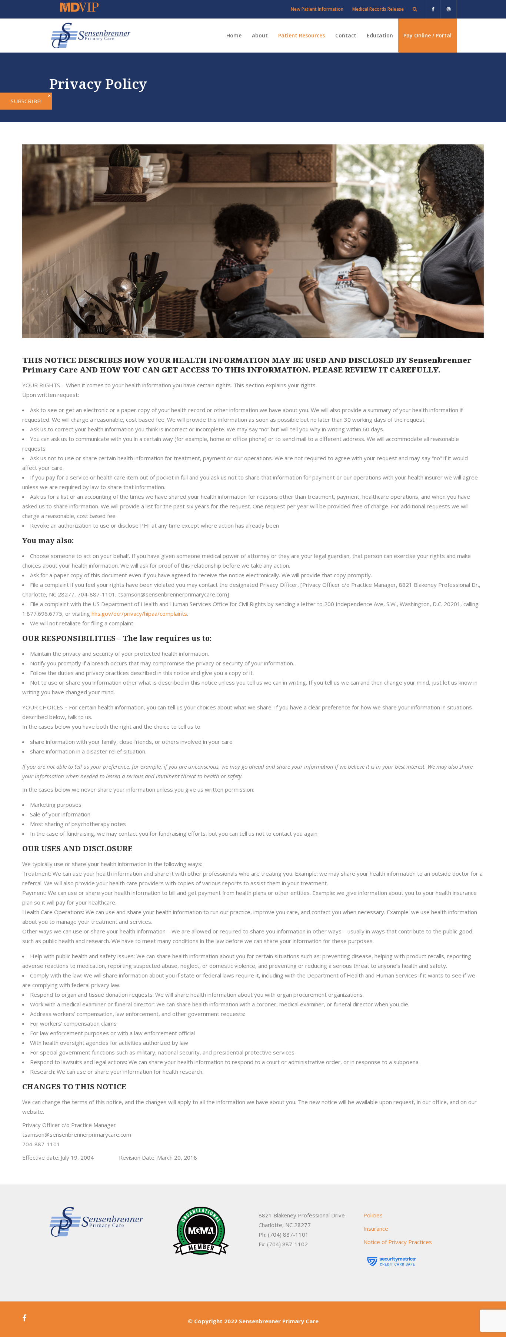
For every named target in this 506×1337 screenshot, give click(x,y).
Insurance (375, 1228)
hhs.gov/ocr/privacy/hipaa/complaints (139, 613)
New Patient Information (317, 9)
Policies (373, 1215)
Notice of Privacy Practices (397, 1242)
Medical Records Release (378, 9)
